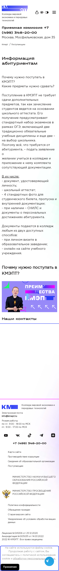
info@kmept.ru (9, 416)
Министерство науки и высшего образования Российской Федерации (34, 480)
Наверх (50, 551)
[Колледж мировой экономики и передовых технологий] (15, 8)
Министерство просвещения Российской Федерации (31, 492)
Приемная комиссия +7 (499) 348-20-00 (25, 30)
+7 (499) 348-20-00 (29, 443)
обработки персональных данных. (34, 559)
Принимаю (10, 567)
